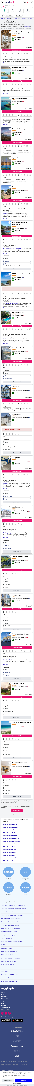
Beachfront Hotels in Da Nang (9, 931)
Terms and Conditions (23, 1085)
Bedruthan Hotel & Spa (19, 67)
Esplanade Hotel (17, 158)
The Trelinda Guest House (20, 634)
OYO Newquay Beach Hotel (21, 274)
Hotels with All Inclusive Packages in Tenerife (13, 908)
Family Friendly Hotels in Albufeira (10, 922)
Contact (3, 1005)
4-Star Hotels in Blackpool (10, 827)
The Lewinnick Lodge (19, 129)
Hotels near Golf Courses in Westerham (12, 915)
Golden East (4, 971)
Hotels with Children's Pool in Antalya (11, 941)
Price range (9, 15)
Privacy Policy (15, 1085)
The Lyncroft (16, 458)
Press (2, 994)
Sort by (18, 15)
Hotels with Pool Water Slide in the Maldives (13, 905)
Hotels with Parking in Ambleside (10, 925)
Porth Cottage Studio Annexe (21, 722)
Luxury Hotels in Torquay (8, 935)
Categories (4, 996)
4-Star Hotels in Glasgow (10, 861)
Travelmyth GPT (5, 1007)
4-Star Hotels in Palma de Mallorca (10, 928)
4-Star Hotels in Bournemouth (11, 841)
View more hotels (17, 810)
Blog (2, 1001)
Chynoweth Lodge (18, 683)
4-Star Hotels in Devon (9, 852)
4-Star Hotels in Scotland (10, 833)
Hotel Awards (5, 999)
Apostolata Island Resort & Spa (9, 974)
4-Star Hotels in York (9, 844)
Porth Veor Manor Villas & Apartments (20, 223)
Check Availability (17, 50)
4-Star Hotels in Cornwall (10, 835)
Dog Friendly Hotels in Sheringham (10, 958)
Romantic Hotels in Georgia (8, 961)
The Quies (15, 187)
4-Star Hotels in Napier (7, 964)
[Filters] (2, 15)
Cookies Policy (9, 1085)
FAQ (2, 1003)
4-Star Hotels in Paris (9, 855)
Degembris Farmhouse (19, 763)
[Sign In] (31, 2)
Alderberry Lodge (17, 507)
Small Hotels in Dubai (7, 945)
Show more (16, 269)
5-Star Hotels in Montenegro (9, 951)
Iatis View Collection (6, 978)
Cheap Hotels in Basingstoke (9, 981)
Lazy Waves (15, 387)
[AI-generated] (10, 58)
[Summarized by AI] (11, 211)
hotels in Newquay (19, 815)
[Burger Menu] (2, 2)
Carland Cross (16, 414)
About (3, 992)
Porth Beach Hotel (18, 348)
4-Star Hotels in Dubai (9, 849)
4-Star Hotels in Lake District (11, 838)
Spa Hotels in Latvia (6, 948)
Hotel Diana (4, 968)
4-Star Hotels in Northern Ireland (12, 847)
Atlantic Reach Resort (19, 312)
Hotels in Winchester (6, 938)
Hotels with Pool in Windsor (8, 912)
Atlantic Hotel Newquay (20, 98)
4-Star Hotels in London (10, 824)
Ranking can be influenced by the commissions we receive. (15, 28)
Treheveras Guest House (20, 556)
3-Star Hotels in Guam (7, 955)
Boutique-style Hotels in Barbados (10, 918)
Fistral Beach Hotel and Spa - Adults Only (21, 33)
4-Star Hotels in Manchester (11, 858)
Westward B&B (17, 595)
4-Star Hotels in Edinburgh (10, 830)
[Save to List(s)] (9, 32)
